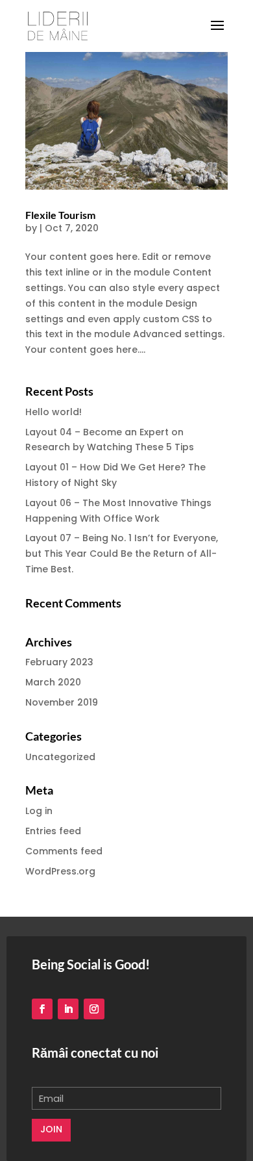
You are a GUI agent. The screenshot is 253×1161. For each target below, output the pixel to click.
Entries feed (53, 830)
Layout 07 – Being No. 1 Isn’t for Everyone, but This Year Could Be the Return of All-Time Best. (121, 553)
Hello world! (53, 411)
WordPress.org (60, 871)
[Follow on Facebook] (42, 1009)
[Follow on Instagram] (94, 1009)
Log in (39, 810)
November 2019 (61, 702)
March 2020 (53, 682)
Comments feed (63, 851)
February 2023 (59, 662)
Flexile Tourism (60, 215)
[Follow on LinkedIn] (68, 1009)
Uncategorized (60, 756)
